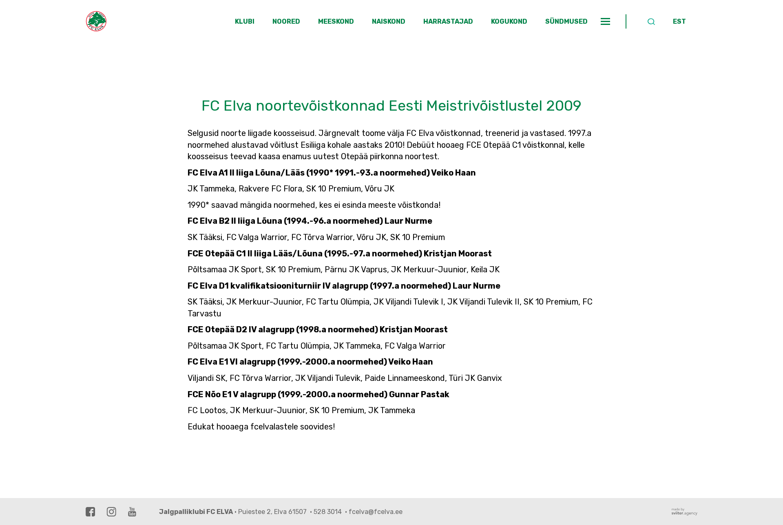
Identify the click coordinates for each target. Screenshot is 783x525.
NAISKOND (388, 21)
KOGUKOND (509, 21)
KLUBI (244, 21)
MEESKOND (336, 21)
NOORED (286, 21)
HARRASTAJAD (448, 21)
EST (679, 21)
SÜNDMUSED (566, 21)
